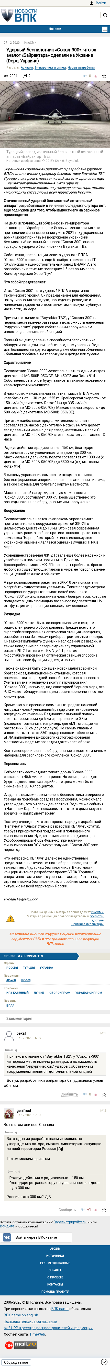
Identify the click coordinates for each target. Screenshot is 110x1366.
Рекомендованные (55, 1263)
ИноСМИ (30, 42)
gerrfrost (24, 1111)
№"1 (103, 1033)
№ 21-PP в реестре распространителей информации (48, 1328)
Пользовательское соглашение (30, 1321)
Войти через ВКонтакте (36, 1237)
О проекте (55, 1277)
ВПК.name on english (21, 1315)
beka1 (22, 1033)
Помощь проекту (55, 1291)
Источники (55, 1256)
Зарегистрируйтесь (70, 1222)
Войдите (7, 1226)
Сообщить (69, 1094)
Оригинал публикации (87, 924)
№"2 (103, 1110)
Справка (55, 1270)
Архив (55, 1248)
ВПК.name (60, 1309)
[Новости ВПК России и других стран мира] (19, 20)
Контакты (55, 1284)
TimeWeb (37, 1334)
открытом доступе (97, 918)
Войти (101, 3)
